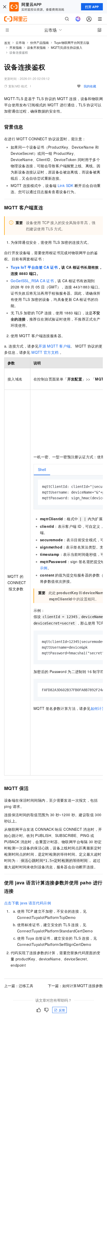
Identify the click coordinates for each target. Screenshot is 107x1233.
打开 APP (92, 6)
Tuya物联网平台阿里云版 (71, 42)
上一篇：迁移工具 (18, 985)
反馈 (62, 1010)
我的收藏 (90, 86)
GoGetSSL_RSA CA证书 (32, 280)
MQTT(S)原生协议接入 (66, 47)
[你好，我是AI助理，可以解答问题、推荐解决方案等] (77, 18)
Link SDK (65, 185)
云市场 (20, 42)
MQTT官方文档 (44, 352)
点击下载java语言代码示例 (27, 902)
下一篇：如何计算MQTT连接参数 (75, 985)
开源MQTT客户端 (54, 346)
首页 (7, 42)
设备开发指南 (36, 47)
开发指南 (15, 47)
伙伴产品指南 (39, 42)
